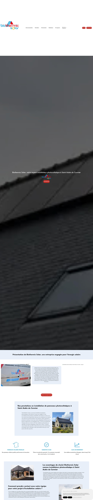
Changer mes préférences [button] (77, 497)
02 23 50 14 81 (89, 27)
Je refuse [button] (69, 497)
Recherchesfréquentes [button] (64, 28)
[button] (66, 27)
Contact (83, 27)
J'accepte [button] (65, 497)
